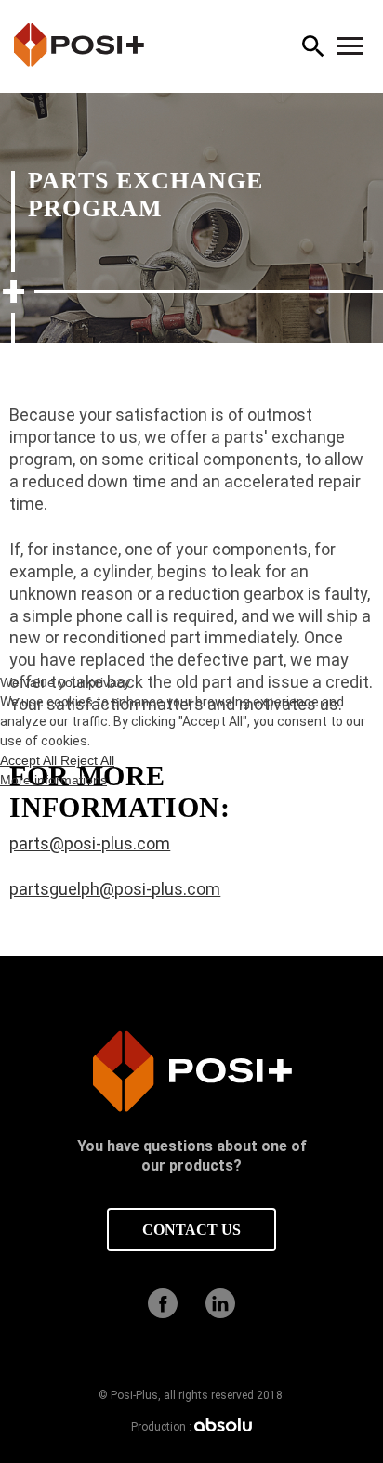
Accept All (30, 760)
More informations (53, 779)
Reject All (87, 760)
